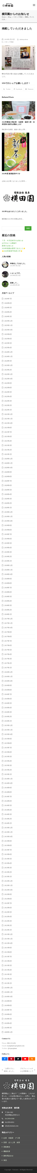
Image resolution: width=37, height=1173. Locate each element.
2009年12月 (8, 1032)
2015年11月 (8, 730)
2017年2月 (8, 663)
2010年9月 (8, 1001)
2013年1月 (8, 876)
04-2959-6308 (9, 1118)
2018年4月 (8, 601)
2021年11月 (8, 419)
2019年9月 (8, 525)
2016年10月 (8, 681)
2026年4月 (8, 312)
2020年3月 (8, 499)
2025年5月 (8, 343)
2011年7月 (8, 956)
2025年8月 (8, 334)
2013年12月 (8, 828)
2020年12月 (8, 459)
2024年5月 (8, 361)
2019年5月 (8, 543)
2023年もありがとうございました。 (15, 211)
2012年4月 (8, 916)
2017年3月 (8, 659)
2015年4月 (8, 761)
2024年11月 (8, 356)
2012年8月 (8, 899)
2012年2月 (8, 925)
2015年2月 (8, 770)
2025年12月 (8, 321)
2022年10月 (8, 379)
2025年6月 (8, 339)
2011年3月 (8, 974)
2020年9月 (8, 472)
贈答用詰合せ (8, 1156)
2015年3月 (8, 765)
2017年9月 (8, 632)
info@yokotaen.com (11, 1126)
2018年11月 (8, 570)
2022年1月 (8, 410)
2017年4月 (8, 654)
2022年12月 (8, 374)
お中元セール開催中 (9, 243)
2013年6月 (8, 854)
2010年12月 (8, 988)
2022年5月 (8, 392)
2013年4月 (8, 863)
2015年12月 (8, 725)
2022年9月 (8, 383)
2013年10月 (8, 836)
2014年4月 (8, 810)
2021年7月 (8, 432)
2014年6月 (8, 801)
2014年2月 (8, 819)
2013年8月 (8, 845)
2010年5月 (8, 1019)
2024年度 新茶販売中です (11, 173)
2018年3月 (8, 605)
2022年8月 (8, 387)
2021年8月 (8, 427)
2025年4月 (8, 347)
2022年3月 (8, 401)
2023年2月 (8, 370)
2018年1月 (8, 614)
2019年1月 (8, 561)
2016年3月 (8, 712)
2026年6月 (8, 303)
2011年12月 (8, 934)
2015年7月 (8, 747)
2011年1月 (8, 983)
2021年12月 (8, 414)
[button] (34, 5)
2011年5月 (8, 965)
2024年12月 (8, 352)
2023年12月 (8, 365)
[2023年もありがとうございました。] (18, 196)
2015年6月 (8, 752)
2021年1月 (8, 454)
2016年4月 (8, 707)
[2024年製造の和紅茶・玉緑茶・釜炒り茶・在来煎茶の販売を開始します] (18, 110)
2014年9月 (8, 787)
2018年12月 (8, 565)
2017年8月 (8, 636)
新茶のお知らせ (7, 246)
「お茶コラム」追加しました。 (8, 1070)
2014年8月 (8, 792)
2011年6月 (8, 961)
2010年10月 (8, 996)
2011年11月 (8, 939)
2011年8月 (8, 952)
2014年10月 (8, 783)
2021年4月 (8, 441)
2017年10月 (8, 627)
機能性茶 (6, 1151)
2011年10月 (8, 943)
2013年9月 (8, 841)
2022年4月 (8, 396)
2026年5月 (8, 307)
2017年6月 (8, 645)
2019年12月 (8, 512)
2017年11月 (8, 623)
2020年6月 (8, 485)
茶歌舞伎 (6, 1147)
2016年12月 (8, 672)
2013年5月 (8, 859)
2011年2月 (8, 979)
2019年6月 (8, 539)
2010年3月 (8, 1028)
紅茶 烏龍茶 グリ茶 (11, 1138)
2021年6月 (8, 436)
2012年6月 (8, 908)
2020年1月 (8, 507)
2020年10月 (8, 467)
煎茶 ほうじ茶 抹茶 (11, 1142)
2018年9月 (8, 579)
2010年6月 (8, 1014)
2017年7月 (8, 641)
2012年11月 (8, 885)
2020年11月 (8, 463)
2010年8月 (8, 1005)
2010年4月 (8, 1023)
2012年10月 (8, 890)
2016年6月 (8, 699)
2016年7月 (8, 694)
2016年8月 (8, 690)
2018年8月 (8, 583)
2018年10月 (8, 574)
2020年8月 (8, 476)
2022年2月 (8, 405)
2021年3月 (8, 445)
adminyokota (24, 39)
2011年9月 (8, 948)
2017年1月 (8, 667)
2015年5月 (8, 756)
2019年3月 (8, 552)
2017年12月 (8, 619)
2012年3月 (8, 921)
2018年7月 (8, 587)
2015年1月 (8, 774)
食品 (5, 1160)
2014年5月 (8, 805)
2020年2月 (8, 503)
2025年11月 (8, 325)
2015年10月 (8, 734)
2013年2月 (8, 872)
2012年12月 (8, 881)
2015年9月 (8, 739)
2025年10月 (8, 330)
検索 (28, 228)
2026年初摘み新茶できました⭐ (13, 248)
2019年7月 (8, 534)
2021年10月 (8, 423)
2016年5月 (8, 703)
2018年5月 (8, 596)
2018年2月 (8, 610)
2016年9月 (8, 685)
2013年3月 (8, 868)
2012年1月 (8, 930)
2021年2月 (8, 450)
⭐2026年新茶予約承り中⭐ (12, 251)
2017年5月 (8, 650)
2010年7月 (8, 1010)
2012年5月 (8, 912)
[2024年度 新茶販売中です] (15, 152)
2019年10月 (8, 521)
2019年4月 (8, 547)
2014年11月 (8, 779)
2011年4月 (8, 970)
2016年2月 (8, 716)
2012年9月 (8, 894)
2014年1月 (8, 823)
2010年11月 (8, 992)
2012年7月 (8, 903)
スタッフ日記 (9, 42)
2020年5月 (8, 490)
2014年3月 (8, 814)
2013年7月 (8, 850)
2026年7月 (8, 299)
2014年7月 (8, 796)
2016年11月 (8, 676)
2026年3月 (8, 316)
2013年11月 (8, 832)
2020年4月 (8, 494)
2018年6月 (8, 592)
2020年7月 (8, 481)
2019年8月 (8, 530)
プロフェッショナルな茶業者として (26, 1070)
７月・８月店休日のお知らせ (12, 240)
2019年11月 (8, 516)
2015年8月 (8, 743)
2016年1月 (8, 721)
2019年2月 (8, 556)
